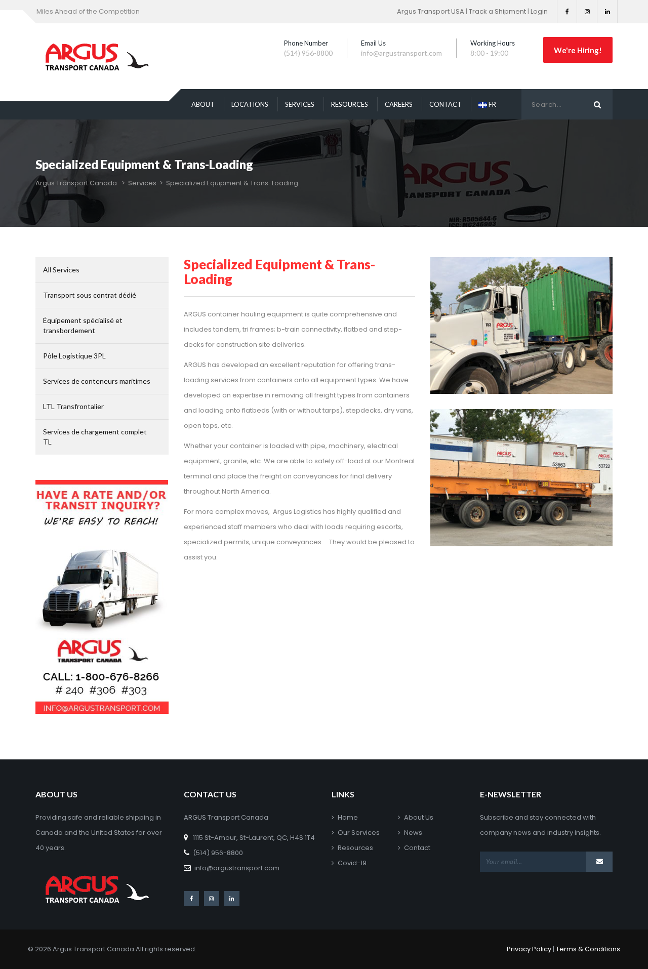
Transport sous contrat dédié (89, 295)
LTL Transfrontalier (73, 406)
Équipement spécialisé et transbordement (83, 325)
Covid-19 (352, 863)
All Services (61, 269)
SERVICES (299, 104)
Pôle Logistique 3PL (74, 355)
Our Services (359, 832)
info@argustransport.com (236, 868)
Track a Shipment (497, 11)
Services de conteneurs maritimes (96, 381)
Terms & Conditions (588, 949)
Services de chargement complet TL (95, 436)
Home (348, 817)
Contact (417, 848)
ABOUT (203, 104)
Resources (355, 848)
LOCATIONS (249, 104)
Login (539, 11)
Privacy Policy (529, 949)
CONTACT (445, 104)
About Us (418, 817)
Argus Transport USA (430, 11)
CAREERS (399, 104)
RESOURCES (349, 104)
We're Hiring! (578, 49)
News (413, 832)
